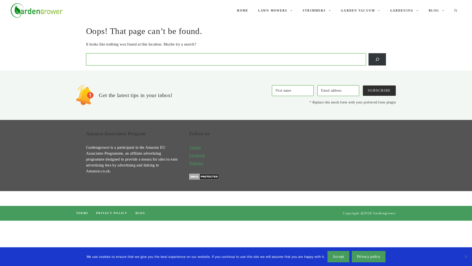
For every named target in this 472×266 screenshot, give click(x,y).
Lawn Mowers (272, 10)
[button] (455, 10)
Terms (82, 213)
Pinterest (196, 163)
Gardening (401, 10)
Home (242, 10)
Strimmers (314, 10)
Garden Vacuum (358, 10)
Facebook (197, 155)
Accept (338, 256)
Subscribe (379, 90)
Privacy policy (111, 213)
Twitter (195, 147)
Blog (434, 10)
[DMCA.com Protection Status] (204, 178)
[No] (465, 256)
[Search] (377, 59)
